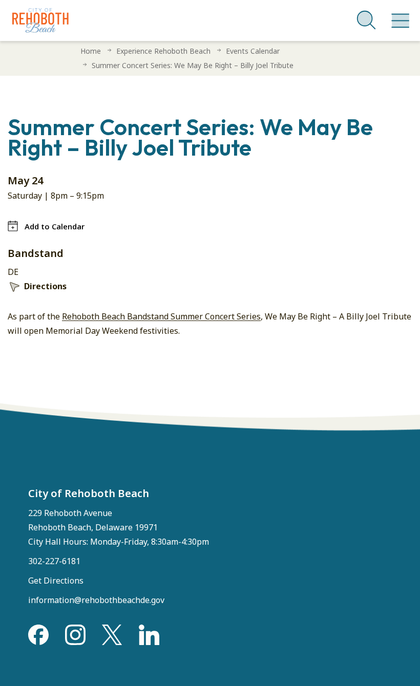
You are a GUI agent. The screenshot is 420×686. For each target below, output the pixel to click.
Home (90, 51)
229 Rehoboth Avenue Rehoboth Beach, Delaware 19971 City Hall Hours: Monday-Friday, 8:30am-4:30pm (118, 527)
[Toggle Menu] (398, 15)
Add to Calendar (55, 226)
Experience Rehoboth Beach (163, 51)
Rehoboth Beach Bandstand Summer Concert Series (161, 316)
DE (13, 271)
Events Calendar (253, 51)
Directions (45, 286)
